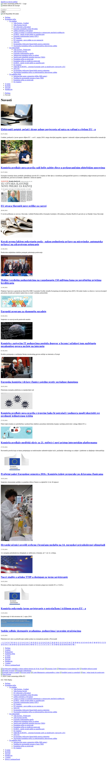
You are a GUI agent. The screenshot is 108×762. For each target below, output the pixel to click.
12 (18, 642)
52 (103, 642)
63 (21, 644)
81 (58, 644)
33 (63, 642)
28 (52, 642)
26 (48, 642)
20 (35, 642)
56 (6, 644)
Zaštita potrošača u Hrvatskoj (23, 31)
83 (63, 644)
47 (92, 642)
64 (23, 644)
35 (67, 642)
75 (46, 644)
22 (39, 642)
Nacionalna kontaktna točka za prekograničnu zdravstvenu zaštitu (35, 46)
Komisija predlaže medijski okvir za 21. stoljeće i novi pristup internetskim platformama (49, 442)
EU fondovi (17, 38)
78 (52, 644)
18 (31, 642)
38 (73, 642)
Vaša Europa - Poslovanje (22, 49)
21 (37, 642)
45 (88, 642)
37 (71, 642)
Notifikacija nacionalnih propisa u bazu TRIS (29, 78)
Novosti (7, 87)
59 (12, 644)
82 (61, 644)
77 (50, 644)
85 (67, 644)
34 (65, 642)
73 (42, 644)
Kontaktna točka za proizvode (23, 59)
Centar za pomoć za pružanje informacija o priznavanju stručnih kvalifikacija (39, 32)
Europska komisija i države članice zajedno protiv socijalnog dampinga (39, 382)
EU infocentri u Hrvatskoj (22, 27)
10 (14, 642)
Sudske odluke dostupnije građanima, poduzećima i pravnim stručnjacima (41, 631)
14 (23, 642)
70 (35, 644)
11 (16, 642)
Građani (7, 650)
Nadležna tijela (10, 654)
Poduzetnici (9, 652)
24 (44, 642)
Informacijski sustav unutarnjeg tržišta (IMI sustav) (30, 76)
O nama (7, 84)
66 (27, 644)
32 (61, 642)
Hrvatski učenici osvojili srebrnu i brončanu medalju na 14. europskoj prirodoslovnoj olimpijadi (53, 544)
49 (96, 642)
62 (18, 644)
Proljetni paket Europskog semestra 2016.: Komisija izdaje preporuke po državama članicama (52, 474)
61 (16, 644)
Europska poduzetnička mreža (24, 53)
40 (77, 642)
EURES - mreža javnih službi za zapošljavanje (29, 34)
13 (21, 642)
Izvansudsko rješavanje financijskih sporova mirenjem (31, 44)
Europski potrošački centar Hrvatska (26, 29)
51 (101, 642)
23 (42, 642)
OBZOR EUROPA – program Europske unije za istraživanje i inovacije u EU (39, 67)
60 (14, 644)
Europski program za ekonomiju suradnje (23, 311)
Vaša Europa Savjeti (20, 25)
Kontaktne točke (10, 19)
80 (56, 644)
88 (73, 644)
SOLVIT (17, 42)
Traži (3, 12)
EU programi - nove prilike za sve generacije (28, 40)
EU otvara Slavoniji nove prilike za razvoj (24, 205)
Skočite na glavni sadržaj (9, 2)
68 (31, 644)
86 (69, 644)
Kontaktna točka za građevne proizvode (27, 61)
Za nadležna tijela (15, 74)
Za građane (13, 21)
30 (56, 642)
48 (94, 642)
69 (33, 644)
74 (44, 644)
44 (86, 642)
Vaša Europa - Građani (21, 23)
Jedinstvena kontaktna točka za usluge (26, 55)
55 (4, 644)
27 (50, 642)
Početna (7, 17)
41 (80, 642)
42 (82, 642)
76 (48, 644)
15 (25, 642)
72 (39, 644)
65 (25, 644)
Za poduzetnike (14, 48)
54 (2, 644)
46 (90, 642)
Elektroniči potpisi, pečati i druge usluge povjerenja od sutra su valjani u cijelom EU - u (48, 129)
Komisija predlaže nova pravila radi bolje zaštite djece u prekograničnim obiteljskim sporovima (53, 167)
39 (75, 642)
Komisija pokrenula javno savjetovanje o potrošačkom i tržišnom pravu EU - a (43, 608)
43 (84, 642)
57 (8, 644)
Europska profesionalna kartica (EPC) (26, 36)
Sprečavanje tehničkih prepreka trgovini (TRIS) (29, 57)
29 (54, 642)
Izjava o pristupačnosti (12, 665)
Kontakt (7, 86)
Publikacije (8, 89)
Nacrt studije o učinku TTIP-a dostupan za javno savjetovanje (34, 577)
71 (37, 644)
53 (105, 642)
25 (46, 642)
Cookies (8, 663)
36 (69, 642)
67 (29, 644)
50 (99, 642)
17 (29, 642)
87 (71, 644)
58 (10, 644)
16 (27, 642)
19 (33, 642)
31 (58, 642)
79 (54, 644)
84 (65, 644)
